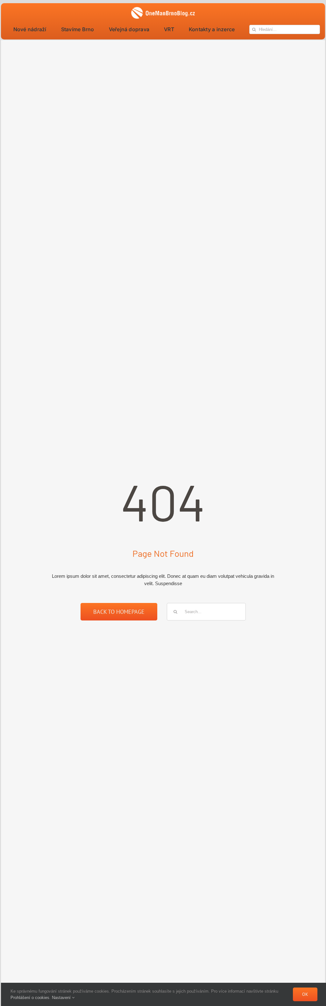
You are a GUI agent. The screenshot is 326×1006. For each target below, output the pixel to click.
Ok (305, 994)
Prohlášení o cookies (30, 997)
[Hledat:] (206, 611)
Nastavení (62, 997)
